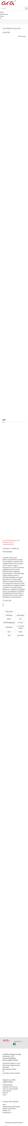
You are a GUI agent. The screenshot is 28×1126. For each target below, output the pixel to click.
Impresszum (7, 1112)
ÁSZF (4, 1105)
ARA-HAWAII (9, 766)
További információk (10, 558)
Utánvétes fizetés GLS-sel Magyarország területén (12, 1065)
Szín (4, 420)
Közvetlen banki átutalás (11, 1073)
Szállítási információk (10, 1087)
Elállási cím (6, 1110)
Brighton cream (10, 895)
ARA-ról (5, 1093)
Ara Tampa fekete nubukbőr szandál (11, 1025)
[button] (3, 772)
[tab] (14, 558)
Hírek (4, 1095)
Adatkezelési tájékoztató (11, 1106)
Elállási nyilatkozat (9, 1108)
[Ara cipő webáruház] (8, 3)
